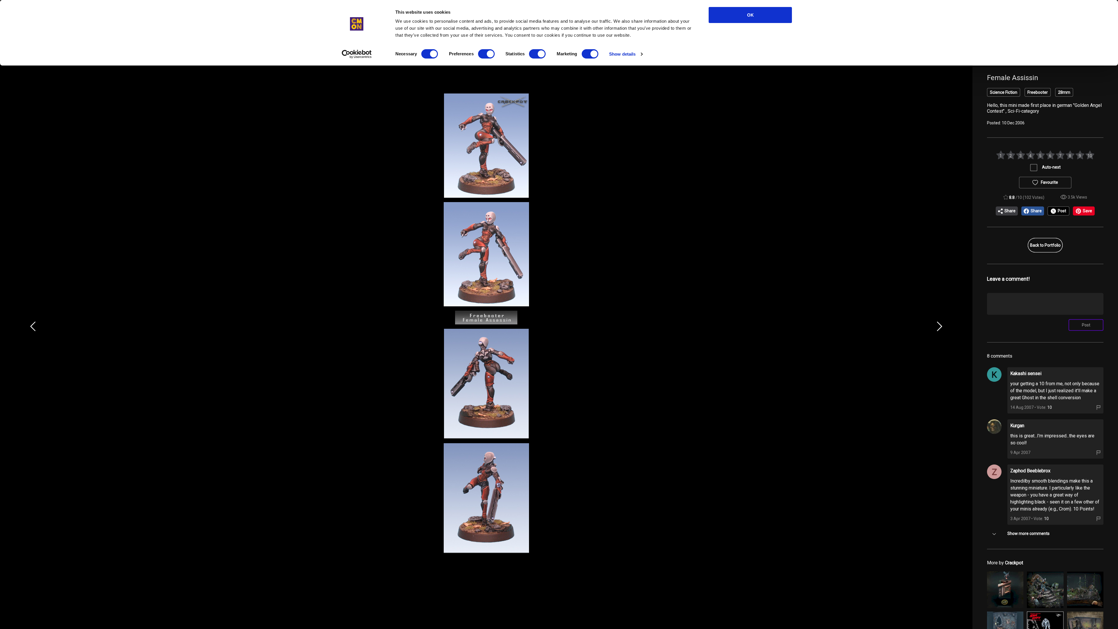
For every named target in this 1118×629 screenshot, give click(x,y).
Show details (622, 54)
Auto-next (1051, 167)
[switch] (486, 54)
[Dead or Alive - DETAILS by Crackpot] (1045, 590)
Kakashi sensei (1025, 373)
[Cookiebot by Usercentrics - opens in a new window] (356, 54)
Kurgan (1017, 425)
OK (750, 15)
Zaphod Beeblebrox (1030, 470)
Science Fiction (1003, 92)
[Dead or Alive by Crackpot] (1085, 590)
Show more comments (1028, 533)
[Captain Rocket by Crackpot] (1005, 590)
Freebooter (1037, 92)
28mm (1064, 92)
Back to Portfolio (1045, 245)
